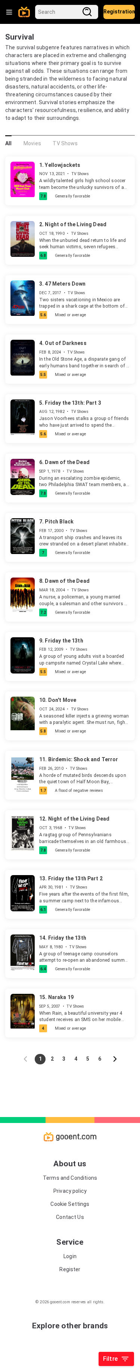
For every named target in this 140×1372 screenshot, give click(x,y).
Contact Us (70, 1217)
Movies (32, 143)
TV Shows (65, 143)
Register (69, 1269)
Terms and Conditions (70, 1178)
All (8, 143)
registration (119, 12)
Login (70, 1256)
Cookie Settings (69, 1204)
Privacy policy (70, 1191)
